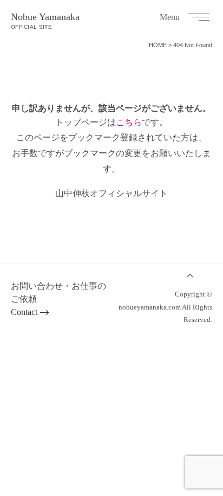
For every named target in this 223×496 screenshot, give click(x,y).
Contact (24, 312)
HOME (158, 45)
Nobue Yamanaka (45, 20)
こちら (129, 122)
